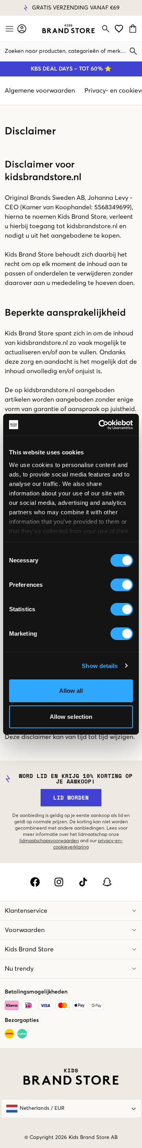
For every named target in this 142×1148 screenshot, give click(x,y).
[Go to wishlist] (119, 28)
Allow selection (71, 716)
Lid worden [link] (71, 797)
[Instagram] (59, 882)
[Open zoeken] (105, 28)
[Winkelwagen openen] (134, 28)
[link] (68, 29)
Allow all (71, 690)
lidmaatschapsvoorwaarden (49, 841)
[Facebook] (35, 882)
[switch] (121, 585)
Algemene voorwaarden (40, 90)
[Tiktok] (83, 882)
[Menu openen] (8, 28)
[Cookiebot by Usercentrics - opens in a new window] (100, 425)
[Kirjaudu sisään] (21, 28)
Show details (100, 665)
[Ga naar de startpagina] (68, 29)
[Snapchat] (107, 882)
